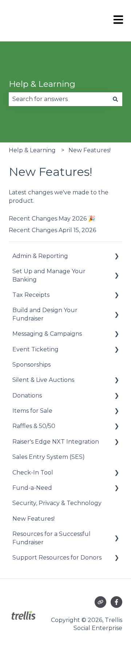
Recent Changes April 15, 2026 (52, 230)
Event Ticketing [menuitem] (35, 349)
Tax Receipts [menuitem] (30, 294)
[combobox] (58, 99)
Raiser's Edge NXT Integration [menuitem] (55, 441)
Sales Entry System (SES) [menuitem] (48, 456)
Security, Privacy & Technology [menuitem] (57, 503)
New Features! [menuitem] (33, 518)
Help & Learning (42, 84)
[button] (116, 256)
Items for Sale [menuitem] (32, 410)
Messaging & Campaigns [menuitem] (47, 333)
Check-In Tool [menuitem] (32, 472)
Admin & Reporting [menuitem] (40, 256)
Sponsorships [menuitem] (31, 364)
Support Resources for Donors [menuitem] (57, 557)
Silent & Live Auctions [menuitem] (43, 379)
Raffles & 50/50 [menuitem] (33, 426)
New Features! (89, 150)
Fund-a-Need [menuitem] (32, 487)
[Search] (115, 99)
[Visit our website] (100, 602)
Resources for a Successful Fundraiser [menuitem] (51, 537)
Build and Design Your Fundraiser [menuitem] (45, 314)
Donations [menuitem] (27, 395)
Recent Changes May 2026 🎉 (52, 218)
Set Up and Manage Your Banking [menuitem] (49, 275)
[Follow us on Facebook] (116, 602)
